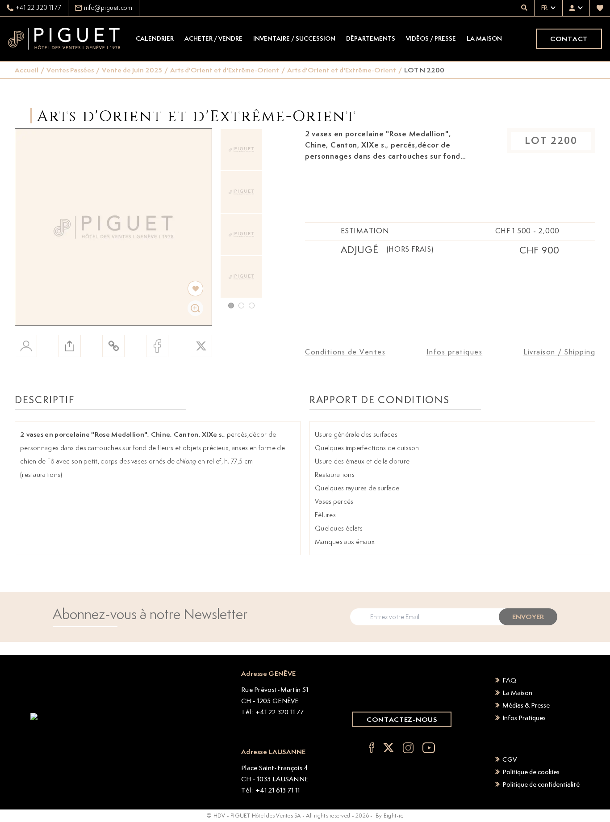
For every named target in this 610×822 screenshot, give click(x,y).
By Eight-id (390, 815)
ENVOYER (528, 616)
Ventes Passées (70, 70)
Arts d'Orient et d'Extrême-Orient (224, 70)
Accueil (26, 70)
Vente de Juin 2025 (132, 70)
